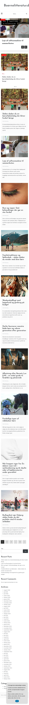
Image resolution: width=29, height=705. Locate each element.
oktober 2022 (7, 650)
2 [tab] (14, 86)
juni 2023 (6, 635)
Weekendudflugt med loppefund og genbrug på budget (13, 302)
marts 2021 (7, 677)
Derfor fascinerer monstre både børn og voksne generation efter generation (14, 328)
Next (25, 47)
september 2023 (8, 630)
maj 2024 (6, 619)
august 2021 (7, 669)
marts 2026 (7, 595)
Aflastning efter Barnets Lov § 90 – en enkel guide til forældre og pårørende (14, 376)
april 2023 (6, 639)
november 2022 (8, 648)
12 (20, 542)
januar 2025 (7, 611)
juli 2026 (6, 592)
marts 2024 (7, 621)
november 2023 (8, 628)
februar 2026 (7, 597)
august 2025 (7, 606)
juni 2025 (6, 608)
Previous (22, 47)
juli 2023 (6, 633)
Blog (4, 21)
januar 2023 (7, 644)
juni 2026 (6, 593)
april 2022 (6, 659)
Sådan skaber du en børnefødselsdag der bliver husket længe (13, 79)
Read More (9, 47)
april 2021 (6, 675)
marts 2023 (7, 640)
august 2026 (7, 590)
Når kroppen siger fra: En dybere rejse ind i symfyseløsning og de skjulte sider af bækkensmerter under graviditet (14, 468)
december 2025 (8, 601)
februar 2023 (7, 642)
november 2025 (8, 602)
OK (17, 701)
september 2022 (8, 651)
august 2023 (7, 631)
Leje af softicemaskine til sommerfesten (11, 563)
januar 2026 (7, 599)
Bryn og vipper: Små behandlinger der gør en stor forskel (12, 210)
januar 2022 (7, 660)
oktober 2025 (7, 604)
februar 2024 (7, 622)
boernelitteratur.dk (10, 23)
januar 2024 (7, 624)
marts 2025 (7, 610)
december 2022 (8, 646)
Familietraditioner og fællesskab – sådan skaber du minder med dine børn (13, 257)
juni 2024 (6, 617)
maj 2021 (6, 673)
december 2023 (8, 626)
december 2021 (8, 662)
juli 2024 (6, 615)
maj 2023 (6, 637)
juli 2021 (6, 671)
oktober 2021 (7, 666)
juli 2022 (6, 653)
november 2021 (8, 664)
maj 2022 (6, 657)
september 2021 (8, 668)
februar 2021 (7, 678)
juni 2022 (6, 655)
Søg (2, 548)
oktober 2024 (7, 613)
